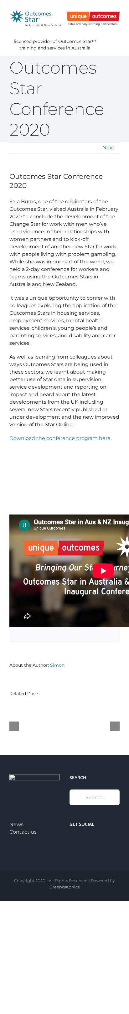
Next (108, 148)
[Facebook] (71, 839)
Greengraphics (64, 886)
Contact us (23, 832)
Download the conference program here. (61, 438)
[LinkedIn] (80, 839)
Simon (57, 665)
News (16, 824)
